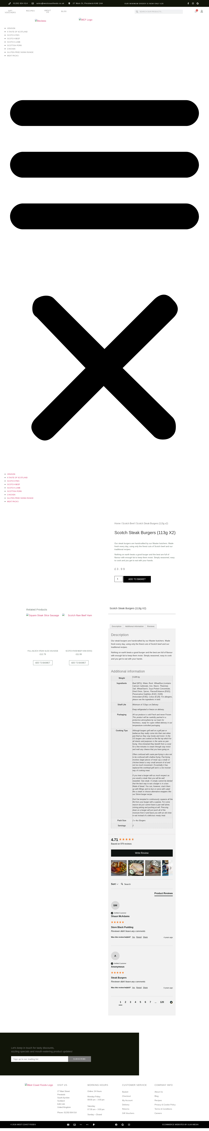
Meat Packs (12, 56)
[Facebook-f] (188, 3)
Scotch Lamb (13, 42)
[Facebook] (116, 1124)
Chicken (11, 49)
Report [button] (139, 937)
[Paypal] (94, 1124)
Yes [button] (133, 937)
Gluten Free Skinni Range (20, 52)
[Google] (198, 3)
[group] (142, 839)
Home (117, 523)
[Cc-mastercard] (75, 1124)
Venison (11, 28)
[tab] (163, 894)
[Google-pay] (81, 1124)
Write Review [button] (142, 853)
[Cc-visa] (68, 1124)
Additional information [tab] (134, 626)
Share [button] (145, 937)
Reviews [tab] (151, 626)
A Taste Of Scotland (17, 32)
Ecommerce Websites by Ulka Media (180, 1125)
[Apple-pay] (87, 1124)
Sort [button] (113, 884)
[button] (104, 264)
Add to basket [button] (42, 663)
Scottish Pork (14, 45)
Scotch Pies (13, 35)
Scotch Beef (13, 39)
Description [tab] (117, 626)
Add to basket (137, 579)
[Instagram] (193, 3)
